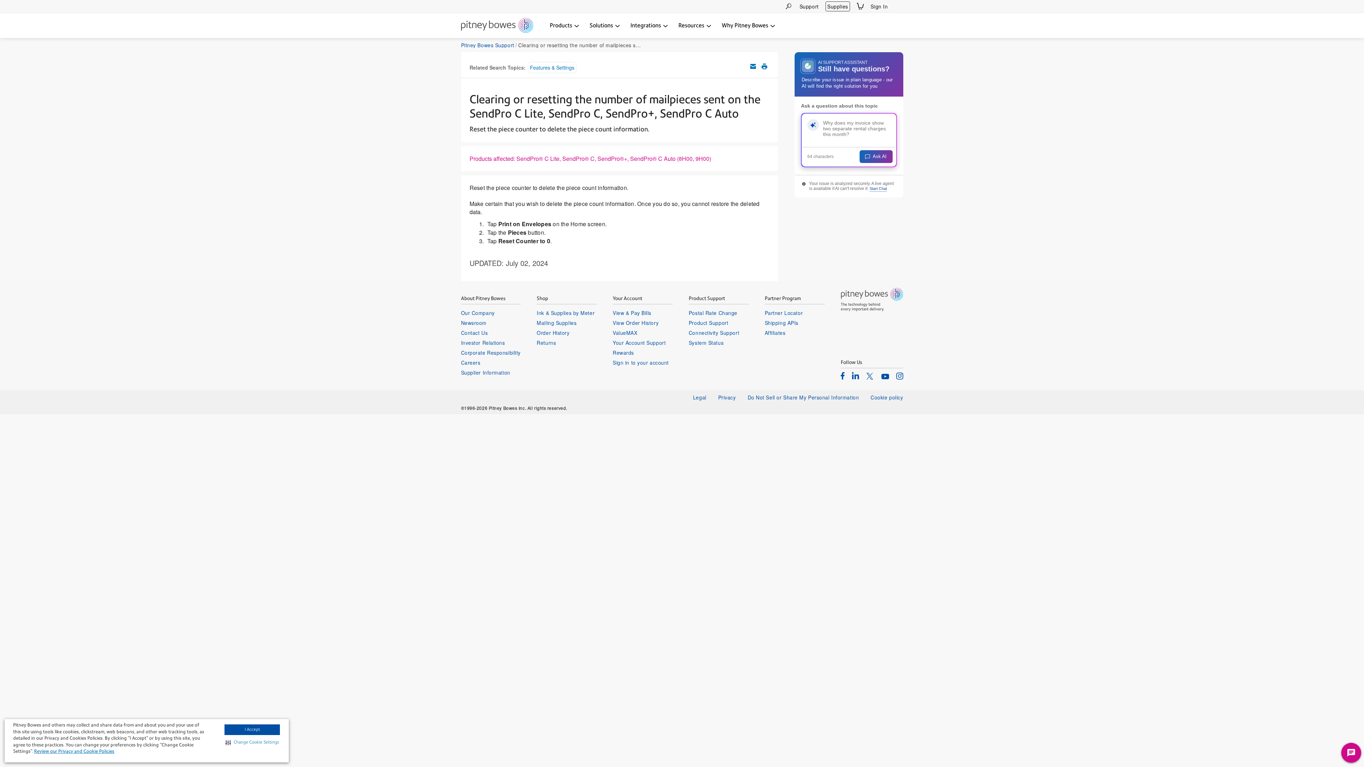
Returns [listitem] (546, 342)
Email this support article (753, 66)
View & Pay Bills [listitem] (632, 313)
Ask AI (880, 156)
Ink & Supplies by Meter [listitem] (566, 313)
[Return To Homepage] (497, 26)
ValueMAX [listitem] (625, 333)
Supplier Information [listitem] (485, 372)
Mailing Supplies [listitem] (557, 323)
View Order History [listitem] (636, 323)
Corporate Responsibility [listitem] (491, 352)
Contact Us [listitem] (474, 333)
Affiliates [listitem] (775, 333)
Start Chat (878, 188)
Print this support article (764, 66)
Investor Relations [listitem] (483, 342)
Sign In (879, 6)
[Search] (788, 6)
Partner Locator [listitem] (784, 313)
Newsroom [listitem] (474, 323)
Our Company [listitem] (478, 313)
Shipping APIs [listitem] (782, 323)
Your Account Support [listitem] (639, 342)
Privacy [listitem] (727, 397)
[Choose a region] (899, 6)
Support (809, 6)
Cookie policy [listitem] (887, 397)
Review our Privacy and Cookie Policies (74, 751)
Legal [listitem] (700, 397)
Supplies (837, 6)
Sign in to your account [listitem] (641, 362)
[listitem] (843, 376)
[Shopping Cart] (860, 6)
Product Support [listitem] (708, 323)
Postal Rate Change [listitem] (713, 313)
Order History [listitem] (553, 333)
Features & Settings (552, 67)
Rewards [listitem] (623, 352)
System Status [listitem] (706, 342)
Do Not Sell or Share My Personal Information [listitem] (803, 397)
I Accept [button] (252, 729)
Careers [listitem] (471, 362)
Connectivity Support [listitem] (714, 333)
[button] (252, 742)
